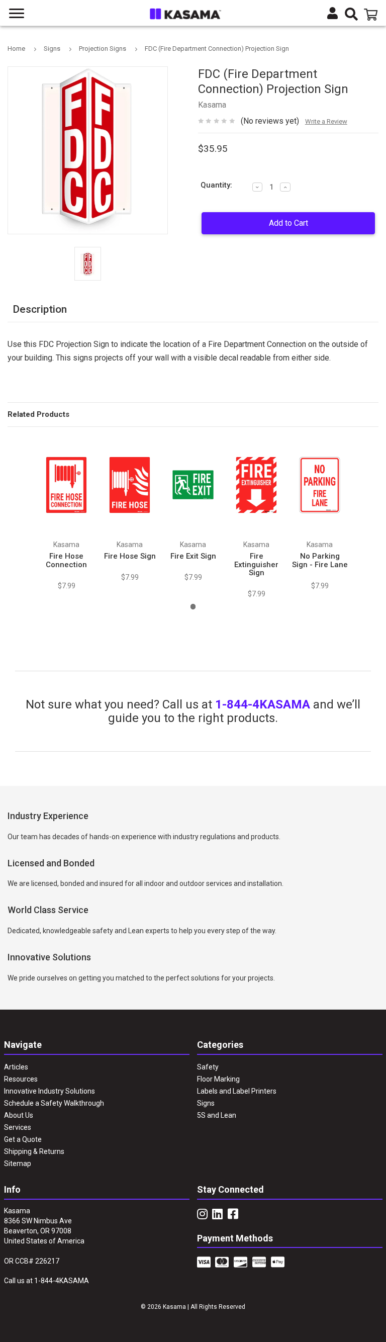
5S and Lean (216, 1115)
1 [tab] (193, 606)
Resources (21, 1079)
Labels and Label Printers (236, 1091)
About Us (18, 1115)
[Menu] (17, 14)
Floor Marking (218, 1079)
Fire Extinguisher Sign (256, 564)
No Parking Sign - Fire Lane (320, 560)
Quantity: (216, 185)
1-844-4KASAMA (262, 704)
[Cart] (372, 15)
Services (17, 1127)
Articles (16, 1067)
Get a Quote (23, 1139)
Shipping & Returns (34, 1151)
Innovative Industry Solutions (49, 1091)
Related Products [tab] (38, 414)
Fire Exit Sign (193, 556)
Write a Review (326, 121)
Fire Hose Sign (130, 556)
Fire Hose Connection (66, 560)
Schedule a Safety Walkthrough (54, 1103)
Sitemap (17, 1163)
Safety (208, 1067)
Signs (206, 1103)
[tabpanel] (66, 513)
